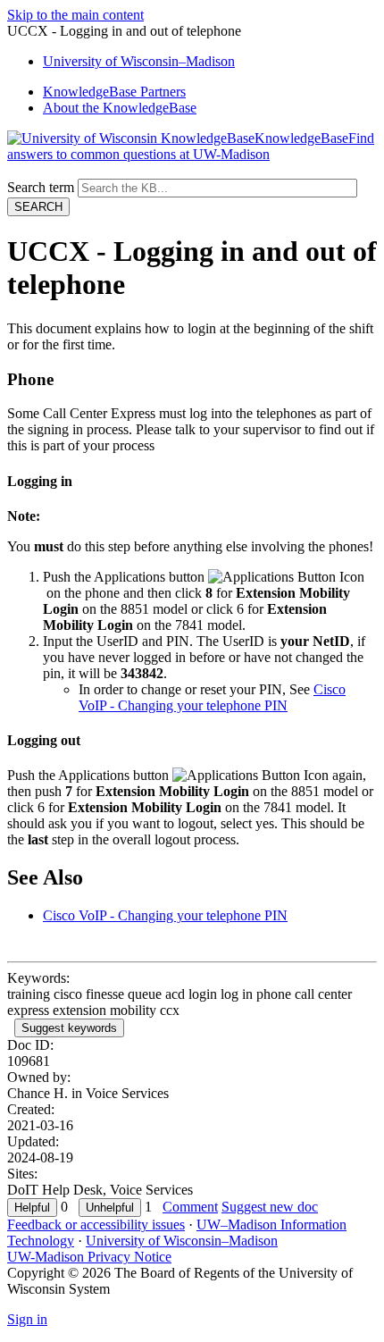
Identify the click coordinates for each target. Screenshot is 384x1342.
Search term (40, 187)
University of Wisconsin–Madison (182, 1240)
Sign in (27, 1319)
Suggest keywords (69, 1028)
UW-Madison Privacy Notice (89, 1256)
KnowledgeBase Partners (114, 91)
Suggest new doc (269, 1206)
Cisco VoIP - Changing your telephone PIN (212, 697)
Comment (190, 1206)
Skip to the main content (75, 14)
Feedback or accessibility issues (96, 1224)
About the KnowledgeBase (119, 107)
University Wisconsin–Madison (139, 61)
